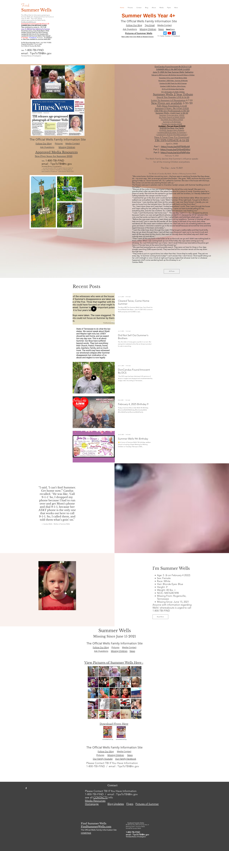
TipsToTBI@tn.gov (128, 766)
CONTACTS (100, 797)
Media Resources (95, 800)
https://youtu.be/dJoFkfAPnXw (175, 152)
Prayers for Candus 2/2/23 (172, 124)
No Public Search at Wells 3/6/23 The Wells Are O (172, 118)
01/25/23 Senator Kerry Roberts (171, 130)
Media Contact (164, 25)
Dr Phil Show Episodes (28, 42)
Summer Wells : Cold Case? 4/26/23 (172, 113)
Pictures (59, 143)
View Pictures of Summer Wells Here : (113, 662)
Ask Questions (130, 29)
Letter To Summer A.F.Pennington (168, 100)
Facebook (176, 36)
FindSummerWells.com (96, 826)
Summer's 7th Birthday (172, 122)
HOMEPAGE (86, 833)
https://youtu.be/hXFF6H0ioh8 (175, 146)
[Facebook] (174, 33)
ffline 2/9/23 (178, 119)
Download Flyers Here (114, 723)
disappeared (38, 17)
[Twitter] (165, 33)
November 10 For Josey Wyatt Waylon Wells (35, 30)
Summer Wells (36, 10)
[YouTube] (169, 33)
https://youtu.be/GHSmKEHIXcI (175, 149)
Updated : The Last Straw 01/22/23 (171, 126)
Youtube (25, 37)
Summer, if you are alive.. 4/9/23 (171, 115)
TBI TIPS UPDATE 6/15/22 (172, 140)
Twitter (162, 36)
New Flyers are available (166, 103)
